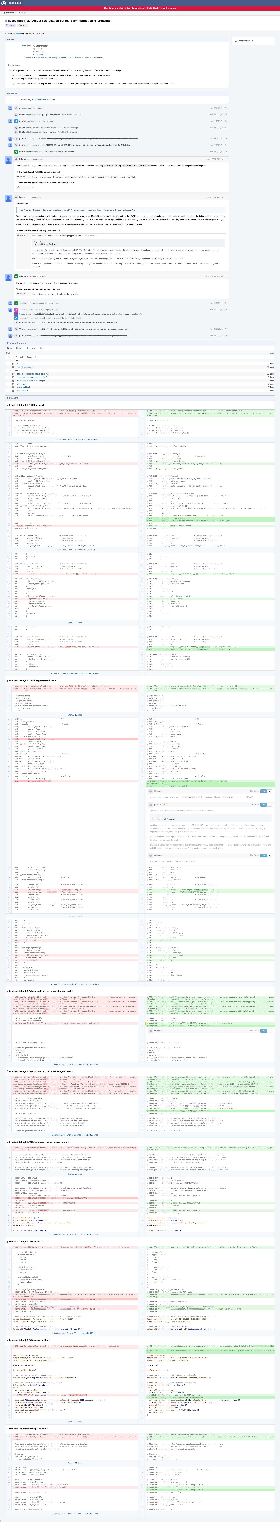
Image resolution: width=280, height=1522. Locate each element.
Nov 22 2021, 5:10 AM (219, 108)
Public (24, 25)
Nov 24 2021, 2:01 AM (214, 159)
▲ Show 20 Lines (59, 440)
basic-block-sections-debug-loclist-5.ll (33, 377)
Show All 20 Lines (75, 916)
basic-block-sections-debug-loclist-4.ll (33, 374)
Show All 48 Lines (75, 550)
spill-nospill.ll (22, 391)
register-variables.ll (25, 367)
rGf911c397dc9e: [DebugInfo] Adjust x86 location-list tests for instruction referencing (67, 58)
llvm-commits (49, 132)
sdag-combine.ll (23, 387)
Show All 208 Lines (74, 673)
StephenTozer (42, 46)
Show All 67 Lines (75, 440)
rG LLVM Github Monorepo (43, 100)
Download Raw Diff (245, 41)
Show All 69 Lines (74, 1333)
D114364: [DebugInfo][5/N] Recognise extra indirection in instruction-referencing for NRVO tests (88, 145)
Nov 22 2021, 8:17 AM (219, 152)
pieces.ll (20, 364)
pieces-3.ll (21, 384)
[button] (263, 791)
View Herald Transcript (71, 114)
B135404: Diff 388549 (64, 152)
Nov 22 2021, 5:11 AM (219, 139)
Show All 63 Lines (74, 1234)
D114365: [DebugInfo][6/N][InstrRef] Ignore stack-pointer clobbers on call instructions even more (85, 329)
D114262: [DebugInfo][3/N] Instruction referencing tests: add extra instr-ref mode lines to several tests (92, 138)
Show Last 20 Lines (91, 673)
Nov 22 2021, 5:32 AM (219, 145)
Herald (22, 114)
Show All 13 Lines (75, 715)
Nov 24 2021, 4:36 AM (219, 329)
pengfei (45, 114)
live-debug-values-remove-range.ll (31, 380)
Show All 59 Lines (74, 1514)
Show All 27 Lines (75, 1463)
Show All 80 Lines (74, 1135)
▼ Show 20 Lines (90, 440)
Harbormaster (25, 152)
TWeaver (40, 52)
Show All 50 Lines (74, 1064)
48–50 (22, 177)
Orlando (39, 49)
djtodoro (39, 55)
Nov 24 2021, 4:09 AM (214, 197)
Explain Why (137, 314)
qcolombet (55, 114)
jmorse (18, 34)
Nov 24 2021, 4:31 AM (219, 310)
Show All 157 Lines (74, 984)
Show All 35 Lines (75, 623)
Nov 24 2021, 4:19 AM (214, 276)
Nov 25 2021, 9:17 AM (219, 336)
